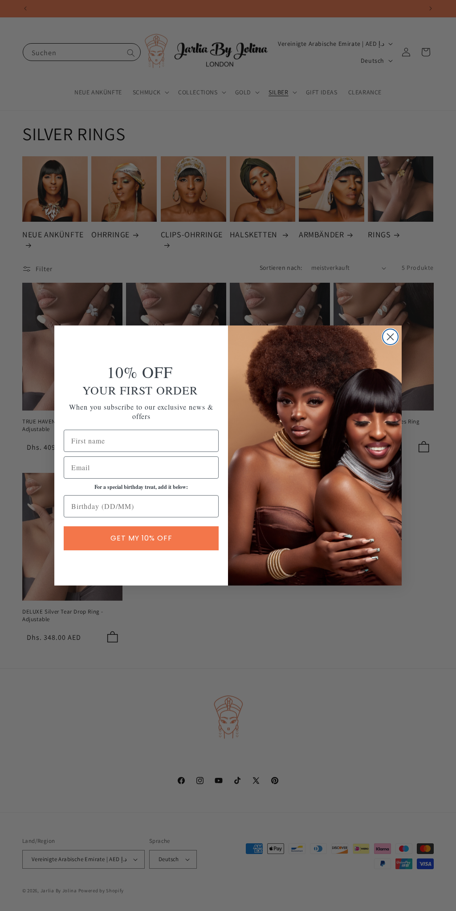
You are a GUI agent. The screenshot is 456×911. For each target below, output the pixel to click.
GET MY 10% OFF (141, 538)
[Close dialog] (390, 337)
